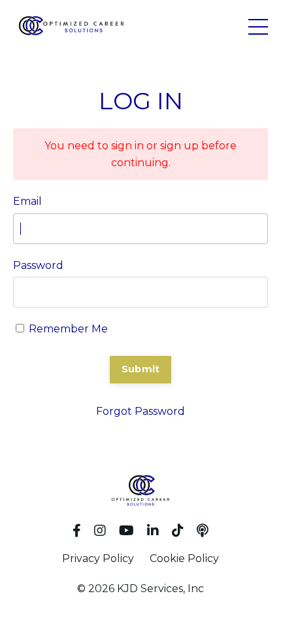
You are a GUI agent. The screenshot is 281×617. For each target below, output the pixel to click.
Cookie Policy (184, 558)
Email (27, 201)
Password (38, 265)
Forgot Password (140, 411)
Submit (141, 369)
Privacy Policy (98, 558)
